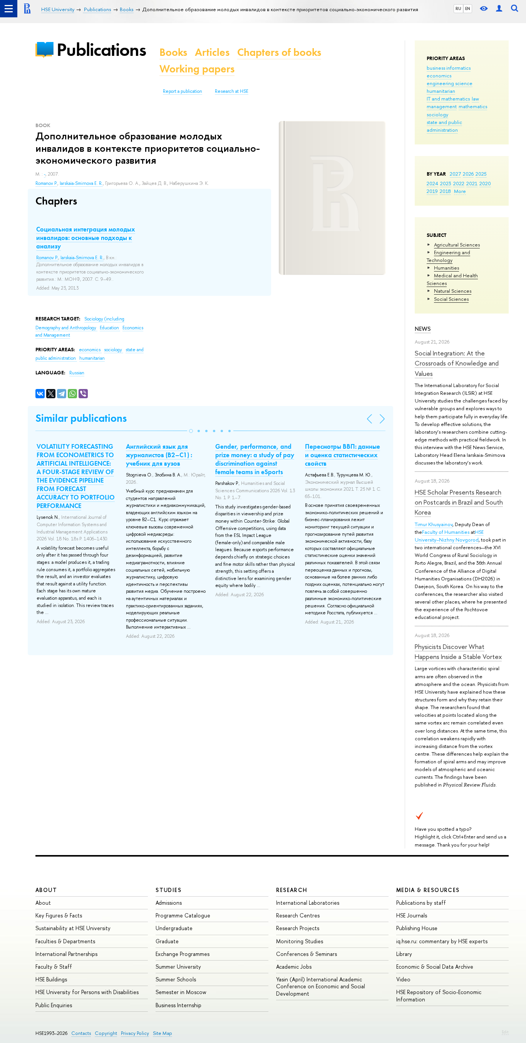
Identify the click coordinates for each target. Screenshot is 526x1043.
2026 (468, 173)
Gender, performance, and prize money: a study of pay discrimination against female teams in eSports (254, 459)
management (442, 106)
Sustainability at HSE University (73, 928)
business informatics (449, 67)
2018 (445, 191)
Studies (168, 890)
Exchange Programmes (182, 953)
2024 (432, 183)
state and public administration (444, 126)
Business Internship (178, 1005)
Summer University (178, 966)
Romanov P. (46, 183)
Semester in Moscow (181, 992)
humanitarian (441, 90)
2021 (471, 183)
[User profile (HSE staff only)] (499, 8)
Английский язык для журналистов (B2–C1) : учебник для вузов (159, 455)
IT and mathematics (448, 98)
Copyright (106, 1033)
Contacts (81, 1033)
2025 (481, 173)
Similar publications (81, 418)
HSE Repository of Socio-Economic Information (438, 995)
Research (292, 890)
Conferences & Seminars (306, 953)
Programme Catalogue (183, 915)
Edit (505, 1032)
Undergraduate (174, 928)
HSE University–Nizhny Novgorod (449, 535)
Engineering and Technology (448, 256)
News (423, 329)
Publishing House (416, 928)
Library (404, 953)
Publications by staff (421, 902)
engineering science (449, 83)
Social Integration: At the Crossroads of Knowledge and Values (457, 363)
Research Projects (297, 928)
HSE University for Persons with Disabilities (87, 992)
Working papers (197, 68)
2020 (485, 183)
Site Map (162, 1033)
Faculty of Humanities (445, 531)
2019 (432, 191)
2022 (458, 183)
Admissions (169, 902)
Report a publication (182, 91)
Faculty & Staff (53, 966)
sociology (437, 114)
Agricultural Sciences (457, 244)
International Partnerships (66, 953)
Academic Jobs (294, 966)
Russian (76, 373)
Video (403, 979)
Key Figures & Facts (58, 915)
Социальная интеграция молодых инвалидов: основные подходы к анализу (85, 237)
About (46, 890)
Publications (101, 49)
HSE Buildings (51, 979)
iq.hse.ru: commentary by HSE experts (441, 941)
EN (467, 8)
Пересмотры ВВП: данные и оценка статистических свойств (342, 455)
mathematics (473, 106)
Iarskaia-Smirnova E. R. (81, 183)
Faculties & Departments (65, 941)
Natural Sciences (452, 290)
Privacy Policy (135, 1033)
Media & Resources (428, 890)
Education (110, 328)
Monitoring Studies (299, 941)
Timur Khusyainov (433, 524)
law (475, 98)
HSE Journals (411, 915)
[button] (191, 431)
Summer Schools (176, 979)
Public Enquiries (53, 1005)
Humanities (446, 267)
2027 (455, 173)
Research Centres (298, 915)
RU (458, 8)
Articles (212, 52)
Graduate (167, 941)
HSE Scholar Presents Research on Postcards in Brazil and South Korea (459, 502)
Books (173, 52)
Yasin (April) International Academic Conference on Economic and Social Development (320, 986)
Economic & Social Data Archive (434, 966)
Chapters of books (279, 52)
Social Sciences (451, 298)
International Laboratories (307, 902)
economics (439, 75)
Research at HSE (231, 91)
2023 (445, 183)
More (460, 191)
